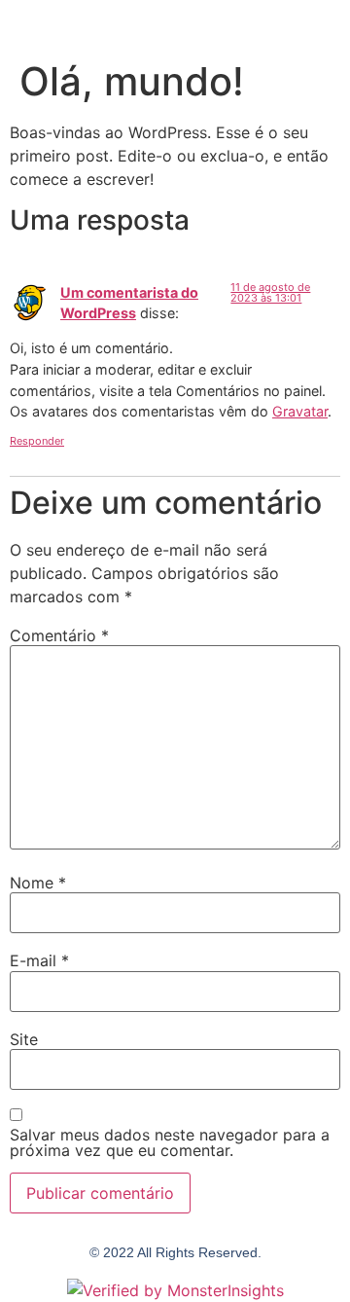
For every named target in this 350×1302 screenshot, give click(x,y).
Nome (38, 882)
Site (24, 1039)
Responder (37, 441)
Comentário (59, 635)
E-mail (39, 960)
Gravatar (300, 411)
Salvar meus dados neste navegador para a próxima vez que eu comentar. (170, 1142)
